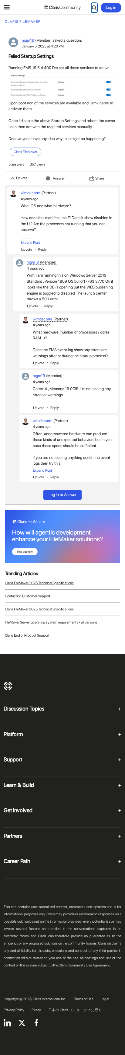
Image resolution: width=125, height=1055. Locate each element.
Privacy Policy (14, 1010)
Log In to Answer (62, 494)
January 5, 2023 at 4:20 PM (43, 46)
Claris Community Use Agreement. (85, 965)
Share (99, 178)
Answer (59, 178)
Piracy (36, 1010)
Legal (105, 999)
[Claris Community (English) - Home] (62, 7)
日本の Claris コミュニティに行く (75, 1010)
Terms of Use (83, 999)
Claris (8, 686)
